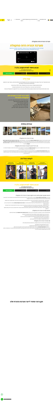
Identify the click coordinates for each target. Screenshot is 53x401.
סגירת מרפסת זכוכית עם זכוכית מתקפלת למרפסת (29, 19)
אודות (39, 20)
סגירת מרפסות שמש (43, 19)
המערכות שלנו (18, 19)
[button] (49, 130)
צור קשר (22, 20)
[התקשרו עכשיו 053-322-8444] (2, 399)
